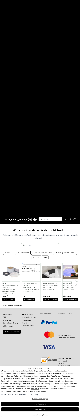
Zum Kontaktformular (66, 338)
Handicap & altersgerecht (65, 253)
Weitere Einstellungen (40, 399)
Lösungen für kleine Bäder (42, 253)
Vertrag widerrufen (12, 332)
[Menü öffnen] (6, 219)
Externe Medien (21, 394)
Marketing (34, 394)
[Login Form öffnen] (66, 219)
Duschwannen (23, 253)
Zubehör (36, 257)
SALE (45, 257)
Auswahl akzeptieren (40, 415)
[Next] (74, 283)
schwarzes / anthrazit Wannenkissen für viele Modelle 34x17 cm (50, 285)
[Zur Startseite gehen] (23, 219)
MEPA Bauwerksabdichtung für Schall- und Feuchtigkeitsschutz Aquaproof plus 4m (10, 287)
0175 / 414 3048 (64, 366)
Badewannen (9, 253)
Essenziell (7, 394)
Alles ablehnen (40, 409)
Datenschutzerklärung (38, 391)
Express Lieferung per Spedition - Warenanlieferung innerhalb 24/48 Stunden (31, 286)
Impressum (35, 389)
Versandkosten (18, 306)
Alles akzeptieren (40, 404)
